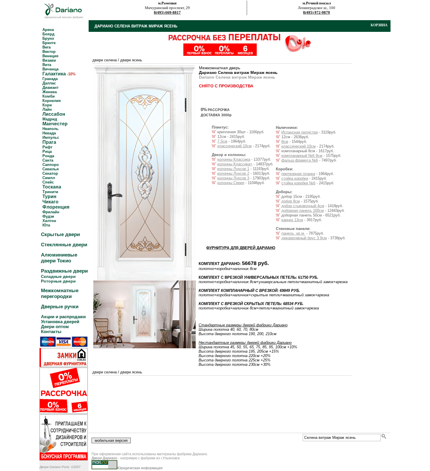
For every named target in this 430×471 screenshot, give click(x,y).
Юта (46, 225)
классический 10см (234, 146)
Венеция (50, 56)
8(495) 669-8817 (167, 12)
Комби (48, 96)
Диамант (50, 87)
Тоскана (51, 186)
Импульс (50, 137)
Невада (49, 133)
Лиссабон (53, 114)
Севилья (50, 169)
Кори (47, 105)
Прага (49, 142)
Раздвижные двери (64, 271)
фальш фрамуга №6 (299, 160)
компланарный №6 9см (301, 155)
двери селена (104, 60)
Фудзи (48, 216)
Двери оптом (55, 326)
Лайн (47, 109)
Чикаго (50, 201)
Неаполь (50, 129)
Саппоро (50, 164)
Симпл (48, 178)
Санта (47, 160)
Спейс (48, 182)
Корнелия (51, 100)
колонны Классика (233, 159)
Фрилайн (50, 212)
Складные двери (58, 276)
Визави (49, 60)
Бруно (48, 38)
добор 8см (290, 201)
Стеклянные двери (64, 244)
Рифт (47, 147)
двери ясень (131, 60)
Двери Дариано (104, 458)
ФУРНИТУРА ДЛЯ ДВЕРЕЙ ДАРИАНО (240, 248)
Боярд (48, 34)
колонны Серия (230, 183)
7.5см (222, 141)
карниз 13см (292, 220)
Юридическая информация (140, 468)
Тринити (50, 192)
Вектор (49, 51)
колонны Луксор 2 (233, 173)
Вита (46, 65)
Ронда (48, 156)
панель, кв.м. (293, 233)
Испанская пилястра (299, 132)
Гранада (50, 79)
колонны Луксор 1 (233, 169)
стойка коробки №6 (298, 183)
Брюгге (49, 43)
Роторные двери (58, 281)
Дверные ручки (59, 306)
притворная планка (298, 174)
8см (284, 141)
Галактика (54, 73)
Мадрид (49, 119)
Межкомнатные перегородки (59, 293)
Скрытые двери (60, 234)
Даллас (49, 83)
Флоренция (55, 207)
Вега (46, 47)
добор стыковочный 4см (302, 206)
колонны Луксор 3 (233, 178)
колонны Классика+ (234, 164)
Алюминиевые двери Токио (59, 258)
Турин (49, 196)
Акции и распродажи (63, 316)
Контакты (51, 331)
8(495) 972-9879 (316, 12)
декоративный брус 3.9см (304, 238)
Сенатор (50, 173)
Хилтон (49, 221)
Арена (48, 29)
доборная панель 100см (302, 210)
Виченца (50, 69)
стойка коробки (294, 178)
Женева (49, 92)
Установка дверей (60, 321)
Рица (47, 151)
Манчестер (55, 123)
